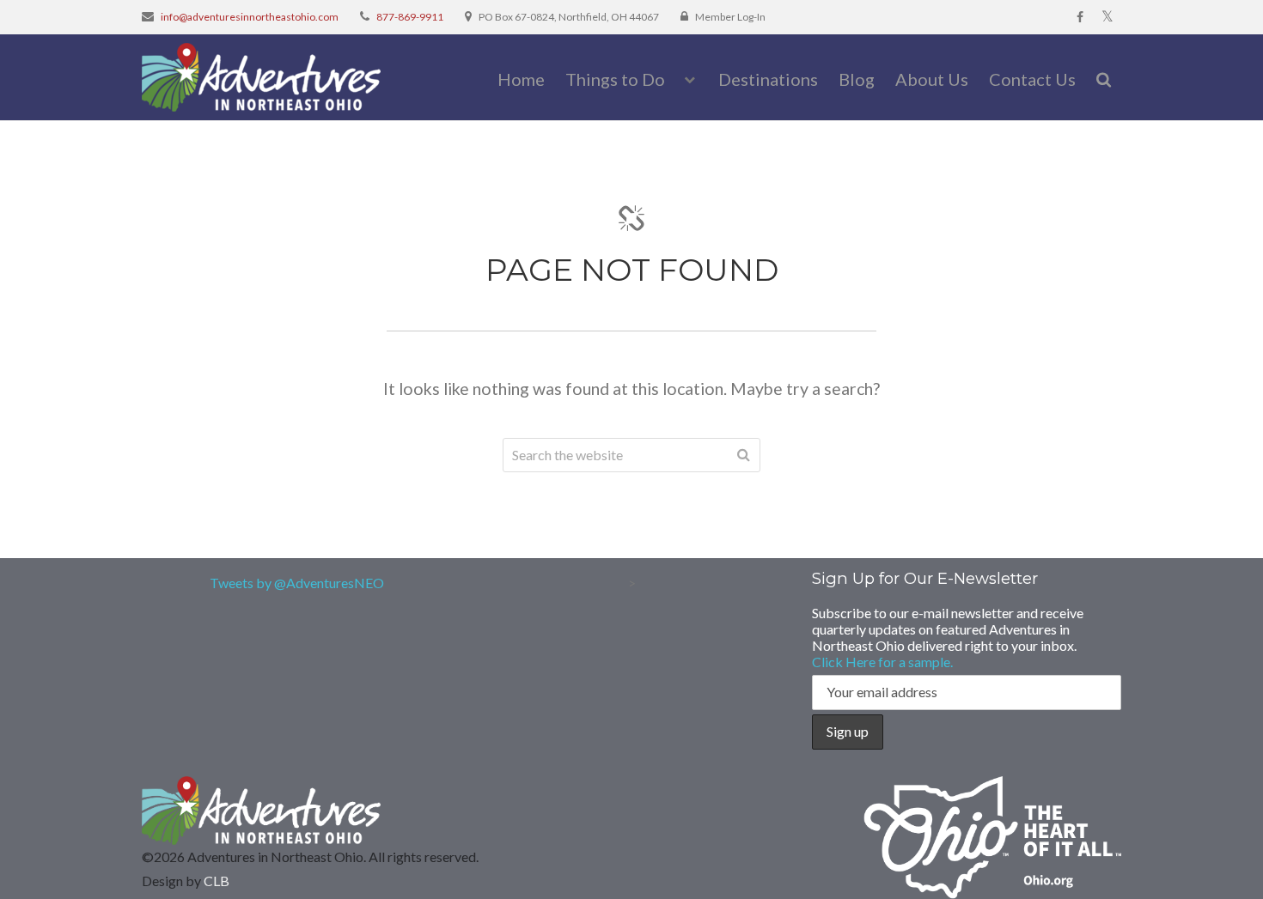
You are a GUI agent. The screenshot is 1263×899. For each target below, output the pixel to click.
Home (521, 79)
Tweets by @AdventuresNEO (297, 582)
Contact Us (1032, 79)
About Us (931, 79)
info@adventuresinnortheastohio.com (250, 16)
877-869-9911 (409, 16)
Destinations (768, 79)
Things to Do (615, 79)
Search (743, 455)
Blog (857, 79)
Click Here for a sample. (882, 661)
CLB (216, 880)
